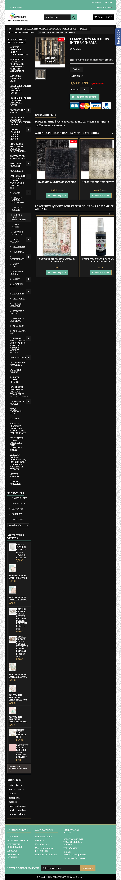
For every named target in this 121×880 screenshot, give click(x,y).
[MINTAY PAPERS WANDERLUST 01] (12, 590)
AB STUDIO (18, 326)
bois (11, 785)
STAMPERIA (18, 299)
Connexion (107, 2)
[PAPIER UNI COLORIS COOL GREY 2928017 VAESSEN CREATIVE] (12, 747)
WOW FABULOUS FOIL (16, 411)
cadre (21, 789)
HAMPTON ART (19, 498)
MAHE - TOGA (15, 265)
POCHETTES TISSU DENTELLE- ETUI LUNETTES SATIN (16, 444)
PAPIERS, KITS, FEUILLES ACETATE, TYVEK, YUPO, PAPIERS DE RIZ (18, 182)
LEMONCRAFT (17, 259)
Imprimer (77, 76)
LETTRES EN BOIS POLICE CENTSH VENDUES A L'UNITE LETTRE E (22, 643)
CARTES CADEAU (14, 475)
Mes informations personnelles (44, 849)
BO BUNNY (16, 514)
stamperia (14, 798)
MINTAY (16, 279)
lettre (19, 785)
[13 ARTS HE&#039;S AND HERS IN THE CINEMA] (40, 74)
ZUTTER (14, 418)
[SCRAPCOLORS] (23, 17)
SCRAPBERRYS (17, 294)
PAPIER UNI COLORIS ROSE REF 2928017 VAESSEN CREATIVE (22, 751)
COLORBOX (17, 519)
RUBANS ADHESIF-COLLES (15, 379)
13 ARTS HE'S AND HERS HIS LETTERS (57, 182)
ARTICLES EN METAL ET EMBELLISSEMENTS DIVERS (20, 121)
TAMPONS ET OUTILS (17, 402)
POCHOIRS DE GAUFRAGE (17, 363)
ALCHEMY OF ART (18, 332)
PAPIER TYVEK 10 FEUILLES (21, 547)
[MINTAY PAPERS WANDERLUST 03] (12, 568)
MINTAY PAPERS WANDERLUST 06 (18, 675)
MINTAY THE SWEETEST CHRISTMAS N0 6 (18, 697)
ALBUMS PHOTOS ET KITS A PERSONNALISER (19, 51)
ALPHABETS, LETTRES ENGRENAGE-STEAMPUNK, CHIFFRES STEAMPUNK (17, 65)
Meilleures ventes (15, 537)
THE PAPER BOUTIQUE (17, 319)
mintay (12, 814)
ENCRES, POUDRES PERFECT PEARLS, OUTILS (15, 134)
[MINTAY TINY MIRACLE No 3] (12, 732)
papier (12, 793)
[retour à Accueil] (10, 29)
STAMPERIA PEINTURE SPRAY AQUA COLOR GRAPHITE (100, 260)
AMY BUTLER (18, 503)
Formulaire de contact (74, 858)
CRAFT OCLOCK (14, 240)
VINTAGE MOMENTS (17, 233)
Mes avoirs (40, 840)
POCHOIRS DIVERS (16, 371)
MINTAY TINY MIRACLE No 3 (21, 733)
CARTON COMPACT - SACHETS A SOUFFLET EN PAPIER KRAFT (18, 428)
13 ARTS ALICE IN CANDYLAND (18, 200)
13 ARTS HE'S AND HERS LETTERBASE (101, 182)
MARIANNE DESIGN (16, 272)
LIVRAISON (12, 836)
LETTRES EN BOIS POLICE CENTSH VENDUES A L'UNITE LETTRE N (22, 616)
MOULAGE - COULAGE (16, 164)
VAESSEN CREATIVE (16, 305)
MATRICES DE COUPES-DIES (17, 157)
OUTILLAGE (16, 171)
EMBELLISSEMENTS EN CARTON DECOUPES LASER (20, 101)
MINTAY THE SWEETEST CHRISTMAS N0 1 (18, 719)
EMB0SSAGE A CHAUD (17, 111)
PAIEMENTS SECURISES (13, 856)
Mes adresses (42, 844)
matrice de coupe (18, 806)
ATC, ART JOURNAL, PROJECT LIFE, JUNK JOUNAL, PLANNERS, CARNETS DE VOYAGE (18, 462)
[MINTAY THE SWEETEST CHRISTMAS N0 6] (12, 688)
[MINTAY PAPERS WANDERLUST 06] (12, 667)
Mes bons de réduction (46, 854)
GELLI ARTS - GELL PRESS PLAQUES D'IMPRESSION (18, 147)
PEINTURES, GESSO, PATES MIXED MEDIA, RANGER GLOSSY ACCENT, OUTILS (18, 345)
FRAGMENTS (18, 247)
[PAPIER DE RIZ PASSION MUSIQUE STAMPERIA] (57, 236)
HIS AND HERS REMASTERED (19, 217)
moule (12, 810)
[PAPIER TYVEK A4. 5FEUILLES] (12, 547)
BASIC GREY (17, 509)
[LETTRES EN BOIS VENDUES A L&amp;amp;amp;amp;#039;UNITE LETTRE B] (12, 611)
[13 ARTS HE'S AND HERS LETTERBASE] (100, 159)
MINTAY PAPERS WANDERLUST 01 (18, 598)
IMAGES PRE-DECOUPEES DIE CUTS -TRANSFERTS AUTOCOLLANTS (19, 392)
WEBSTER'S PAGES (17, 312)
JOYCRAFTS (18, 252)
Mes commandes (43, 836)
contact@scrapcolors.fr (76, 854)
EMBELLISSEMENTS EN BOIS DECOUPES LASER (20, 89)
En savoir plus (45, 115)
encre (12, 789)
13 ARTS (16, 193)
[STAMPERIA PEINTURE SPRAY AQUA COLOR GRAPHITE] (100, 236)
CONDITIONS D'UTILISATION (15, 845)
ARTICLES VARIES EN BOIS (15, 78)
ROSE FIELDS (15, 225)
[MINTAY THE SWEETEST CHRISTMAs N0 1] (12, 710)
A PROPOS (12, 851)
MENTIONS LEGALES (17, 840)
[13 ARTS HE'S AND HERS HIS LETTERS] (57, 159)
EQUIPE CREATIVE (15, 482)
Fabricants (15, 493)
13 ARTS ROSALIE (17, 208)
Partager (76, 69)
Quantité (74, 89)
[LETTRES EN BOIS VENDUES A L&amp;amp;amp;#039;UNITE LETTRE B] (12, 639)
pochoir (22, 810)
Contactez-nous (15, 7)
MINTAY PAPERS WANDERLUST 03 (18, 576)
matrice (13, 802)
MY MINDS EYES (16, 285)
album (22, 814)
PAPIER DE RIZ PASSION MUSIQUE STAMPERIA (57, 260)
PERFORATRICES (19, 357)
